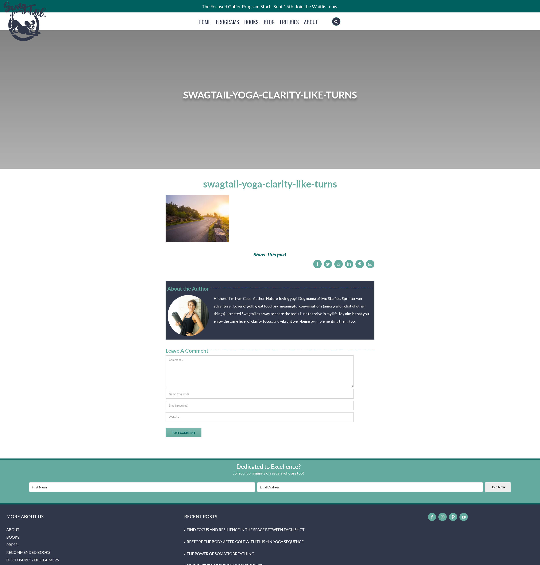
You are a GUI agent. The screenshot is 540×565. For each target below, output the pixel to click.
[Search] (336, 21)
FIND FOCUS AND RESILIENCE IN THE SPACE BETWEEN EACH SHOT (246, 529)
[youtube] (463, 517)
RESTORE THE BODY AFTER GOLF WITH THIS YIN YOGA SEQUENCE (245, 541)
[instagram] (442, 517)
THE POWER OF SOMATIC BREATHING (220, 553)
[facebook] (432, 517)
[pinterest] (453, 517)
